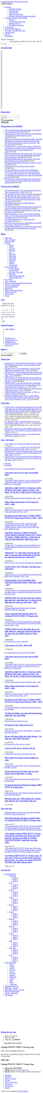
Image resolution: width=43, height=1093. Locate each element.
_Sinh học (12, 975)
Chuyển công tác (14, 269)
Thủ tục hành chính (11, 267)
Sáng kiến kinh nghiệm (12, 991)
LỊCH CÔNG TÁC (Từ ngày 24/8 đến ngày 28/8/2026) (22, 444)
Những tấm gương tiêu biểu (13, 290)
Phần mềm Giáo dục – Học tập (14, 990)
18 (4, 314)
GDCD (11, 890)
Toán (10, 941)
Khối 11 (15, 879)
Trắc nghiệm (9, 36)
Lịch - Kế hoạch (7, 440)
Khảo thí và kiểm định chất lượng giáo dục (18, 283)
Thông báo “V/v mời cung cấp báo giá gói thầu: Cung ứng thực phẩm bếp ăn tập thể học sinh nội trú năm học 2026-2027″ (23, 365)
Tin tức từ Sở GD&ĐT (10, 186)
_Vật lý (11, 982)
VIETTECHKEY (22, 1091)
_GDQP (11, 968)
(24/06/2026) (27, 390)
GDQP (11, 897)
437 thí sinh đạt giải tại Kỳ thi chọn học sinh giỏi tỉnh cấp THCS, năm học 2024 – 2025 (23, 191)
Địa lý (11, 883)
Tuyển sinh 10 (9, 27)
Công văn (12, 249)
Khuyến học (9, 288)
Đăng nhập (5, 112)
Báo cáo (11, 245)
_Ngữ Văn (12, 973)
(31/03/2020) (9, 479)
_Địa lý (11, 964)
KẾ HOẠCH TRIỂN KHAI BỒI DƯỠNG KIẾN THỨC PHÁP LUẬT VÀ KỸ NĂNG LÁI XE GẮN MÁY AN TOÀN (23, 430)
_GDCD (11, 966)
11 (4, 312)
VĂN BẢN (5, 403)
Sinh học (11, 926)
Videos (7, 296)
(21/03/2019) (9, 777)
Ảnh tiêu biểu (6, 48)
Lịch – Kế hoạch (10, 240)
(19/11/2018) (9, 764)
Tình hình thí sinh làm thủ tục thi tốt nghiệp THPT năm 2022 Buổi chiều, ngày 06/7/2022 (22, 160)
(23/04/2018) (9, 522)
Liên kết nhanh (7, 325)
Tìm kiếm (23, 353)
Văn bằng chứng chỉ (15, 278)
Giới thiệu (8, 7)
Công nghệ (12, 876)
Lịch (2, 300)
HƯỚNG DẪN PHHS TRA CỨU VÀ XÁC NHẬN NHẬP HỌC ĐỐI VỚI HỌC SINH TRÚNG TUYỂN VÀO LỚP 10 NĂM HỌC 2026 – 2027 (22, 397)
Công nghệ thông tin (11, 287)
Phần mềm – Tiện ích (11, 988)
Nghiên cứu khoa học (11, 986)
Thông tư (12, 261)
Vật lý (11, 955)
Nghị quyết (12, 256)
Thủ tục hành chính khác (16, 276)
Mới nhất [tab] (7, 463)
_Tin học (11, 979)
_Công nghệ (13, 984)
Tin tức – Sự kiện (10, 1079)
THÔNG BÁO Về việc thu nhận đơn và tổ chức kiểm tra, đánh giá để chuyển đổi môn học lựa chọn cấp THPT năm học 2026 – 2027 (23, 379)
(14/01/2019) (9, 719)
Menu (3, 234)
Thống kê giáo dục (11, 292)
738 (13, 866)
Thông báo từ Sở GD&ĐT (11, 126)
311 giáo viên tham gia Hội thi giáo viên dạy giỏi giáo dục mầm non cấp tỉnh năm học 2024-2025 (23, 207)
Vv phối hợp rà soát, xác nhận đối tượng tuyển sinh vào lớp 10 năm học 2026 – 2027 (22, 422)
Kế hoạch (12, 20)
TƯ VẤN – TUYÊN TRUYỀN (15, 31)
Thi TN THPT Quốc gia (12, 29)
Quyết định (12, 258)
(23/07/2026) (32, 387)
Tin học (11, 933)
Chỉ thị (11, 247)
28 (10, 317)
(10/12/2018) (9, 729)
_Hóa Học (12, 970)
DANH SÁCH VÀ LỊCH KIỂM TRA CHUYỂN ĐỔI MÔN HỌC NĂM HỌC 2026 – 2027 (22, 369)
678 (13, 824)
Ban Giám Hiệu (14, 11)
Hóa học (11, 905)
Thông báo (8, 238)
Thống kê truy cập (8, 1032)
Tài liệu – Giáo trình (11, 993)
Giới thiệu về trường (15, 9)
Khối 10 (15, 877)
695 (13, 846)
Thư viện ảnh (9, 294)
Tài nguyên (5, 870)
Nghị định (12, 254)
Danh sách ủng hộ (14, 23)
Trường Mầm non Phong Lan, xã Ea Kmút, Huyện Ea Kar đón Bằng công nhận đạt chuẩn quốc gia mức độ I (23, 228)
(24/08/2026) (33, 370)
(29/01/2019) (9, 791)
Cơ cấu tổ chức (13, 12)
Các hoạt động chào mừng (17, 22)
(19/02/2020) (9, 496)
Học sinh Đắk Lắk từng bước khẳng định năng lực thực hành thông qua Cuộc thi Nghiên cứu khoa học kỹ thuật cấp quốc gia (22, 199)
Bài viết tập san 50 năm (16, 25)
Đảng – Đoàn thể (10, 281)
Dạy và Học (8, 279)
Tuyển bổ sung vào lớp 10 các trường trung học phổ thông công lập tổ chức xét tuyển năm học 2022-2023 (23, 135)
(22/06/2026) (35, 399)
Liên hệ (7, 34)
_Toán (11, 981)
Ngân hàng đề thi (10, 962)
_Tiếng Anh (12, 977)
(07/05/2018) (9, 752)
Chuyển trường (13, 270)
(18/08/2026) (20, 381)
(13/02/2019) (9, 742)
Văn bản (7, 243)
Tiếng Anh (12, 948)
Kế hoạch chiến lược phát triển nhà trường (22, 16)
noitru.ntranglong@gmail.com (19, 1070)
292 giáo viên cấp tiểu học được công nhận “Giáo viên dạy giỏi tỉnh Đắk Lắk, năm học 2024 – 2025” (23, 195)
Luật (10, 252)
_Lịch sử (11, 971)
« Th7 (3, 321)
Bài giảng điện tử (10, 874)
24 (2, 317)
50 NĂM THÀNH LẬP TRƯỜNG (16, 18)
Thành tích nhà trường (16, 14)
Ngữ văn (11, 919)
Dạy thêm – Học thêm (16, 272)
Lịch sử (11, 912)
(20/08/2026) (17, 376)
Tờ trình (11, 263)
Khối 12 (4, 349)
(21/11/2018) (9, 805)
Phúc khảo (12, 274)
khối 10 (15, 943)
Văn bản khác (13, 265)
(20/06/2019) (9, 508)
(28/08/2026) (13, 367)
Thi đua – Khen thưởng (12, 285)
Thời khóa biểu (9, 32)
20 (8, 314)
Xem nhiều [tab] (8, 465)
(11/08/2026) (9, 649)
